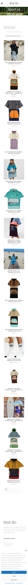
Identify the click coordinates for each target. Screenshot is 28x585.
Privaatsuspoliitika (19, 583)
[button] (26, 550)
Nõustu (14, 572)
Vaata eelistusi (14, 579)
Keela (14, 576)
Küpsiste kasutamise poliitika (9, 583)
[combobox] (14, 36)
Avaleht (9, 16)
